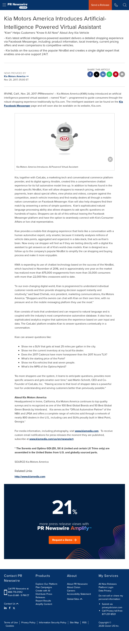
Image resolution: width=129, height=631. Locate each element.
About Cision (73, 587)
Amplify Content (44, 604)
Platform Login (106, 587)
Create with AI (43, 590)
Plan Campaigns (44, 587)
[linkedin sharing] (103, 74)
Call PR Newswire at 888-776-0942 (18, 590)
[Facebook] (9, 608)
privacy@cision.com (112, 607)
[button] (64, 138)
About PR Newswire (77, 584)
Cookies (10, 626)
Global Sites (73, 599)
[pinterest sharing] (116, 74)
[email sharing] (122, 74)
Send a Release (100, 5)
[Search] (124, 5)
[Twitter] (14, 608)
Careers (71, 590)
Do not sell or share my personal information (111, 597)
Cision (108, 626)
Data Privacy (105, 590)
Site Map (74, 622)
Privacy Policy (28, 622)
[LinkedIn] (6, 608)
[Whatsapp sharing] (109, 74)
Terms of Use (11, 622)
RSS (84, 622)
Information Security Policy (52, 622)
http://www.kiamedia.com (30, 476)
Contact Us (10, 604)
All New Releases (108, 584)
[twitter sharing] (96, 75)
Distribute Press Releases (44, 595)
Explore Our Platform (46, 584)
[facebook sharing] (90, 74)
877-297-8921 (109, 614)
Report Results (43, 601)
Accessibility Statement (79, 594)
